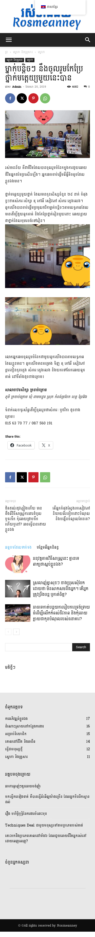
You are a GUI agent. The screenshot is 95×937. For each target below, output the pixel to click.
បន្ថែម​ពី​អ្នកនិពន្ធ (48, 547)
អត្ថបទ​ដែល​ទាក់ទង (18, 547)
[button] (9, 40)
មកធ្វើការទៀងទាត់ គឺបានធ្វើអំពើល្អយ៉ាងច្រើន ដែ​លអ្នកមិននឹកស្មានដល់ (47, 799)
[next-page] (16, 632)
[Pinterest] (33, 98)
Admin (16, 86)
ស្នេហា (41, 52)
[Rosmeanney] (47, 16)
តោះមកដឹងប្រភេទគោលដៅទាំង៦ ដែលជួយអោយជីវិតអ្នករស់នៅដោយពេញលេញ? (45, 838)
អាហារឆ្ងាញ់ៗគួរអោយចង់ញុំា (23, 786)
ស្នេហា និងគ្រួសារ (23, 52)
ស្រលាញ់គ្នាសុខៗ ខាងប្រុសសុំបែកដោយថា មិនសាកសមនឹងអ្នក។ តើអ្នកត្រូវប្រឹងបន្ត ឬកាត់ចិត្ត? (60, 588)
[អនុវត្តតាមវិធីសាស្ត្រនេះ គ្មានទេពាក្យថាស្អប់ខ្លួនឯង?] (17, 564)
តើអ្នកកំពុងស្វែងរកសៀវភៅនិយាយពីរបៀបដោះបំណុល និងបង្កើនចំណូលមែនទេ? (71, 514)
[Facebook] (10, 98)
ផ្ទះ (6, 52)
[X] (22, 98)
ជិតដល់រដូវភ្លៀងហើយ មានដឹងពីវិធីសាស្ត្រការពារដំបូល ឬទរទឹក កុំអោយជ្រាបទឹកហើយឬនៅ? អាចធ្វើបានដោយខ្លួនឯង (25, 519)
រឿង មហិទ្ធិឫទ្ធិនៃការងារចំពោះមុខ (26, 813)
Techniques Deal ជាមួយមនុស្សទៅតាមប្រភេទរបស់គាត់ (44, 825)
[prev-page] (8, 632)
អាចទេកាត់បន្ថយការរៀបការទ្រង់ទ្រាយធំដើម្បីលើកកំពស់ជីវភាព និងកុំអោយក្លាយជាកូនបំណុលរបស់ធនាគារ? (61, 613)
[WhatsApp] (45, 98)
